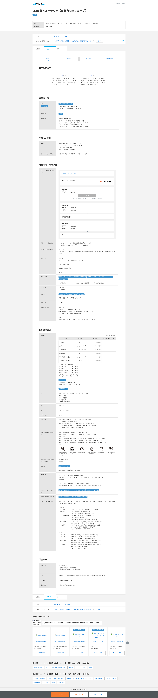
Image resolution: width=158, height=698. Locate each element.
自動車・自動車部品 (38, 667)
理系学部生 (46, 682)
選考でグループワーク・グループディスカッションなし (79, 678)
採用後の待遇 (109, 58)
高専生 (53, 682)
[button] (99, 41)
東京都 (90, 667)
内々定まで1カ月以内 (111, 678)
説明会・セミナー (61, 49)
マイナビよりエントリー (70, 174)
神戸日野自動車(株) (60, 641)
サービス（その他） (80, 667)
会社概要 (38, 49)
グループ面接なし (99, 678)
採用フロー (89, 58)
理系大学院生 (37, 682)
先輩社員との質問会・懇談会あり (55, 678)
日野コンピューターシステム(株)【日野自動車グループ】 (98, 641)
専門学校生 (61, 682)
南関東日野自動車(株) (79, 641)
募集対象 (69, 58)
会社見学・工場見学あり (39, 678)
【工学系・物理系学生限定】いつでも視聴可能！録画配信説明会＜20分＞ (73, 41)
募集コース (49, 58)
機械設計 (71, 667)
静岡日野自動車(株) (41, 641)
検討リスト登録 (41, 652)
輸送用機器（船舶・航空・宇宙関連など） (55, 667)
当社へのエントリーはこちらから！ (63, 36)
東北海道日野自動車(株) (117, 641)
